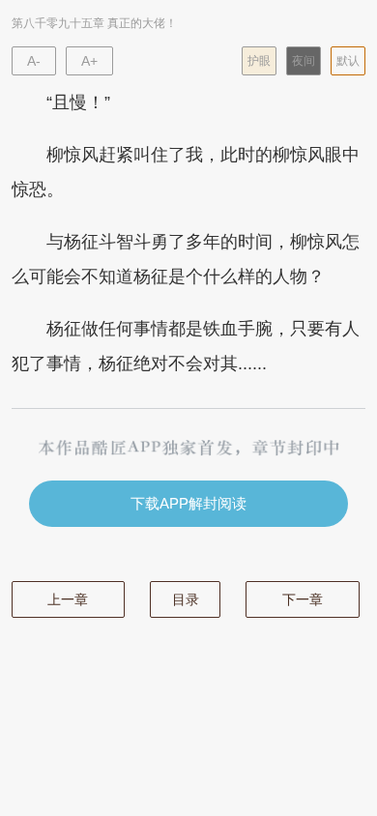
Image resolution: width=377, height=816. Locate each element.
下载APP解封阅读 (188, 503)
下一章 (302, 599)
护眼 (259, 61)
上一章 (67, 599)
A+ (89, 61)
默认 (348, 61)
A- (34, 61)
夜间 (303, 61)
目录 (185, 599)
